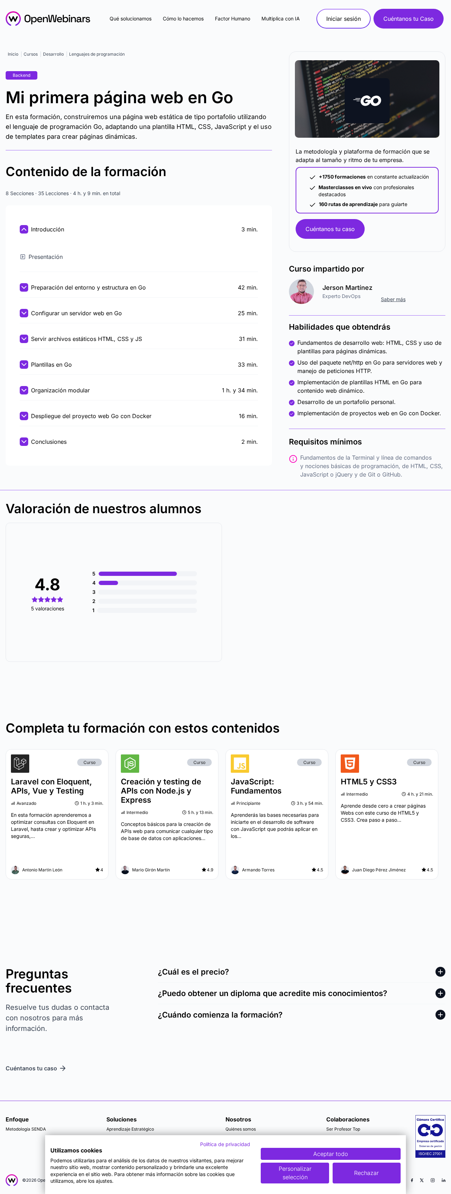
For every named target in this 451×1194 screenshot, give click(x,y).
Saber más (393, 299)
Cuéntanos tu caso (330, 228)
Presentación (46, 256)
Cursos (31, 54)
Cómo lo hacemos (183, 18)
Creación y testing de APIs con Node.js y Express (161, 790)
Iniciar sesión (343, 18)
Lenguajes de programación (97, 54)
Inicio (13, 54)
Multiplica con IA (280, 18)
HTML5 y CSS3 (369, 781)
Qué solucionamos (131, 18)
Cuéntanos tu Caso (408, 18)
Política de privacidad (225, 1144)
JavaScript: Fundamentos (256, 786)
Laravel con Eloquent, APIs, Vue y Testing (51, 786)
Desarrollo (53, 54)
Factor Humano (232, 18)
